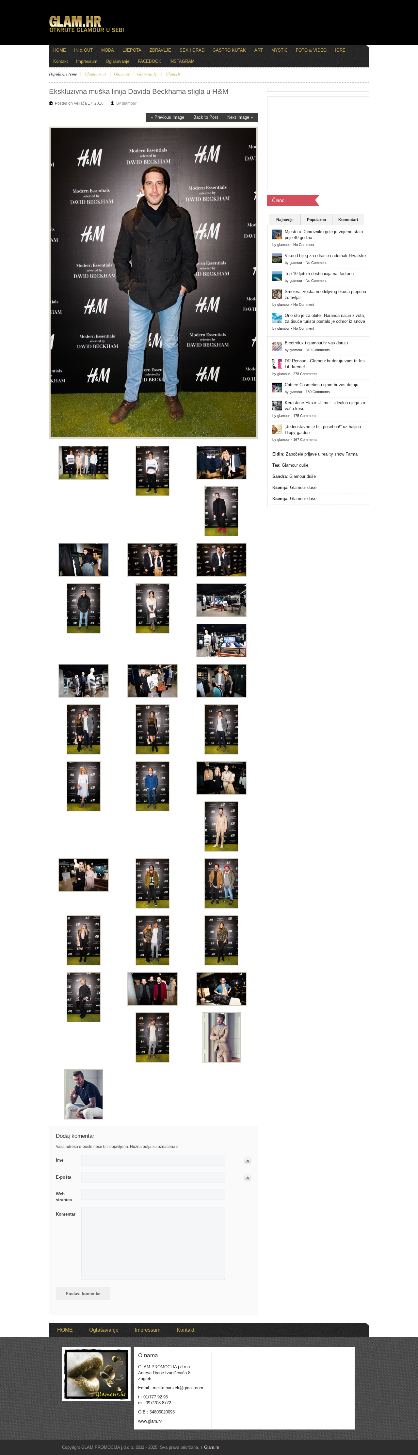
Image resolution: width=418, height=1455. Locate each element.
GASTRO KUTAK (229, 50)
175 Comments (305, 416)
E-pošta (63, 1177)
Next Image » (240, 117)
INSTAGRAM (182, 61)
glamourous (95, 74)
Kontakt (60, 61)
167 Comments (305, 440)
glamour (122, 74)
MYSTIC (279, 50)
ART (258, 50)
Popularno (316, 219)
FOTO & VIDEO (311, 50)
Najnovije (285, 219)
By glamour (126, 103)
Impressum (86, 61)
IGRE (340, 50)
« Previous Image (167, 117)
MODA (107, 50)
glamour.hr (147, 74)
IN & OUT (83, 50)
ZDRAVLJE (160, 50)
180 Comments (318, 392)
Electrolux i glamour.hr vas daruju (316, 342)
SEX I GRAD (192, 50)
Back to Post (205, 117)
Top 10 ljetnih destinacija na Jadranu (319, 273)
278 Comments (305, 374)
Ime (59, 1160)
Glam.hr (210, 1447)
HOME (59, 50)
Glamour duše (295, 465)
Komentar (65, 1214)
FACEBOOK (149, 61)
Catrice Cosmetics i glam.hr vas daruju (321, 384)
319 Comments (318, 350)
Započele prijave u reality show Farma (322, 454)
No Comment (303, 245)
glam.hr (173, 74)
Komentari (348, 219)
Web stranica (64, 1196)
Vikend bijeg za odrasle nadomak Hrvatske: (326, 255)
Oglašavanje (117, 61)
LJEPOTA (131, 50)
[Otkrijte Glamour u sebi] (86, 32)
